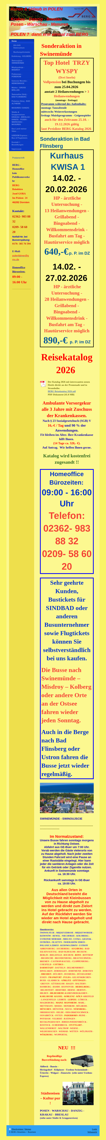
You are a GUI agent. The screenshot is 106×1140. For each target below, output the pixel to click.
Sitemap (27, 1129)
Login (94, 1129)
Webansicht (92, 1132)
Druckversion (17, 1129)
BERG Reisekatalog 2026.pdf (62, 391)
